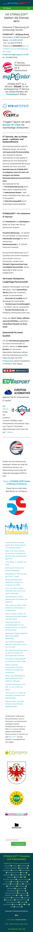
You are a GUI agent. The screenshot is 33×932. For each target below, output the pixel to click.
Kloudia (14, 884)
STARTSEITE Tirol (21, 900)
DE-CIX (12, 737)
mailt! (20, 884)
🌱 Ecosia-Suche (18, 844)
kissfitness (6, 884)
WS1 (22, 904)
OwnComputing (11, 891)
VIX (11, 729)
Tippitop (22, 902)
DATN (23, 872)
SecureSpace (17, 898)
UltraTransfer (7, 904)
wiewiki (16, 904)
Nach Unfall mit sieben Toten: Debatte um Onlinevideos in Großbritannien (15, 607)
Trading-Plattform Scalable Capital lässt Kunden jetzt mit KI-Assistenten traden (15, 545)
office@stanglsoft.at (16, 55)
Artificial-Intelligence (11, 868)
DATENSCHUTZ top (14, 872)
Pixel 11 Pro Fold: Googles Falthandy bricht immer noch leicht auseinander (15, 590)
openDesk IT (20, 888)
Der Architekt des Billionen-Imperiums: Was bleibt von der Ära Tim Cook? (16, 644)
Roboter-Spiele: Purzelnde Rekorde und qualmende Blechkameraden (14, 703)
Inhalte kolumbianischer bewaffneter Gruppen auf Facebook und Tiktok (14, 582)
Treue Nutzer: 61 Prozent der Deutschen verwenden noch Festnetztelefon (15, 695)
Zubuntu (18, 907)
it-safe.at (9, 432)
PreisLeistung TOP (11, 893)
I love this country (22, 879)
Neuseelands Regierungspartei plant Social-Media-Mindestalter (16, 635)
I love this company (9, 879)
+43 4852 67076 (16, 40)
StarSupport (10, 900)
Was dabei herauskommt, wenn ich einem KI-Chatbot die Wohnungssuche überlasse (16, 652)
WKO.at (5, 409)
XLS (26, 904)
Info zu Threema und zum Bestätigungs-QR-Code (16, 49)
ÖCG (6, 924)
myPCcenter (12, 886)
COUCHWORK (25, 870)
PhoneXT (22, 891)
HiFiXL (18, 877)
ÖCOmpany (21, 886)
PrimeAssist (12, 94)
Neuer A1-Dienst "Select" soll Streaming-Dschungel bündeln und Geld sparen (16, 616)
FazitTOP (25, 875)
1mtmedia (7, 866)
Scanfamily (7, 898)
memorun (27, 884)
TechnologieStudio (12, 902)
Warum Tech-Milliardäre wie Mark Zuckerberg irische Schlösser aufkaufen (15, 678)
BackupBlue (6, 870)
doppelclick (6, 875)
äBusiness (23, 868)
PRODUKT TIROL (10, 895)
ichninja (7, 882)
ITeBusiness (22, 882)
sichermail (26, 898)
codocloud (16, 870)
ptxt (19, 895)
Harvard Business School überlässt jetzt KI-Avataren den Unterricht (16, 599)
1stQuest (15, 866)
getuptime (10, 877)
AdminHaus (23, 866)
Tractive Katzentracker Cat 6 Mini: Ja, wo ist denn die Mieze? (15, 686)
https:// (16, 482)
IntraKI (14, 882)
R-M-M (24, 895)
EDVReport (16, 875)
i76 (23, 877)
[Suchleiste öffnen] (28, 8)
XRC (11, 907)
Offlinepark (10, 888)
